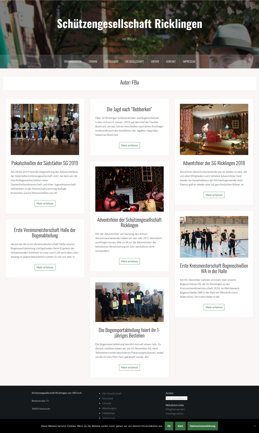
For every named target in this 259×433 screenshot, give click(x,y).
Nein (180, 426)
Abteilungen (111, 61)
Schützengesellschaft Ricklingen (129, 23)
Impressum (189, 61)
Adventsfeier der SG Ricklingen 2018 (214, 162)
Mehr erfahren (44, 203)
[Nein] (254, 426)
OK (169, 426)
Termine (93, 61)
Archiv (155, 61)
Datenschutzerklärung (202, 426)
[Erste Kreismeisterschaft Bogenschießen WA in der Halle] (214, 236)
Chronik (106, 403)
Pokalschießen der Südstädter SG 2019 (44, 162)
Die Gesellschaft (134, 61)
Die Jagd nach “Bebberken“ (129, 109)
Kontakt (171, 61)
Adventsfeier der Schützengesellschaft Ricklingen (129, 222)
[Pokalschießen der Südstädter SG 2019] (45, 129)
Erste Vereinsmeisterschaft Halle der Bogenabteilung (45, 232)
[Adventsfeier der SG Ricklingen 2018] (214, 129)
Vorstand (107, 398)
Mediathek (108, 413)
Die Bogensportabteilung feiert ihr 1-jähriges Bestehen (129, 332)
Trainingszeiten (72, 61)
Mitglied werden (175, 409)
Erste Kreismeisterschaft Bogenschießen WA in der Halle (214, 268)
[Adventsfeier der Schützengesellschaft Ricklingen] (129, 188)
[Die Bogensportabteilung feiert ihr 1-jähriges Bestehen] (129, 301)
